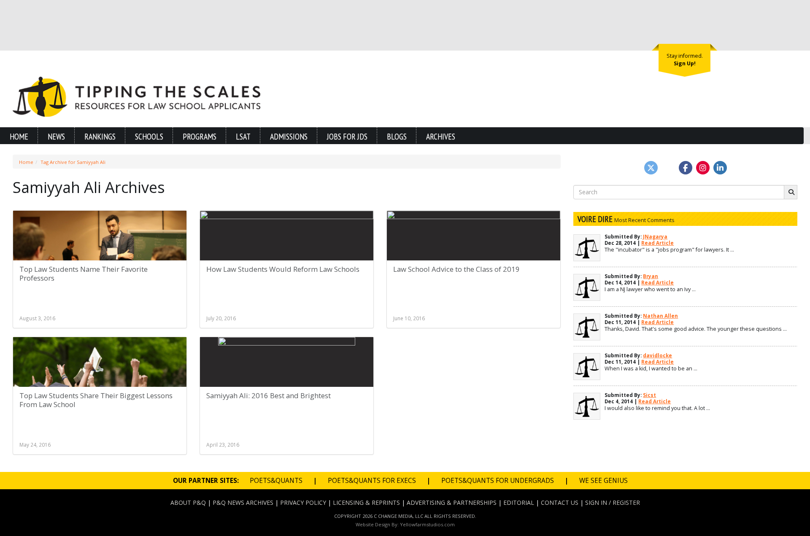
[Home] (136, 96)
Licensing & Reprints (366, 502)
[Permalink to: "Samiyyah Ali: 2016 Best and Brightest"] (286, 382)
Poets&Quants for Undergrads (497, 480)
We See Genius (603, 480)
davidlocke (657, 355)
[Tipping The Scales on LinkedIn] (720, 167)
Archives (440, 136)
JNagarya (655, 236)
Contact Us (559, 502)
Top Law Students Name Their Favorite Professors (83, 273)
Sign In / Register (612, 502)
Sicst (649, 395)
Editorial (518, 502)
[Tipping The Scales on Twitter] (651, 167)
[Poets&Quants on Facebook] (703, 167)
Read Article (657, 243)
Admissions (289, 136)
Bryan (650, 276)
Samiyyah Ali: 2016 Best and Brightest (268, 395)
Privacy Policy (303, 502)
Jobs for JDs (347, 136)
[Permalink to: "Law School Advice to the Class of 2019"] (473, 256)
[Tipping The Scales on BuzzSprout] (668, 167)
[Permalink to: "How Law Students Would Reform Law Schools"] (286, 256)
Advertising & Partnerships (452, 502)
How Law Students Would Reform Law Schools (282, 269)
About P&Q (188, 502)
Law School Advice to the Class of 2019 (456, 269)
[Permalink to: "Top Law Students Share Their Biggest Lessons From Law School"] (99, 382)
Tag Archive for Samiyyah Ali (72, 162)
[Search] (790, 192)
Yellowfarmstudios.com (427, 524)
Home (19, 136)
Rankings (100, 136)
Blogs (397, 136)
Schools (149, 136)
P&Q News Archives (243, 502)
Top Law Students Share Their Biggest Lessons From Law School (96, 400)
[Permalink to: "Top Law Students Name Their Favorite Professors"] (99, 256)
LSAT (243, 136)
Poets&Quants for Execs (372, 480)
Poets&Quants (276, 480)
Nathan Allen (660, 316)
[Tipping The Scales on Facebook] (685, 167)
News (56, 136)
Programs (199, 136)
